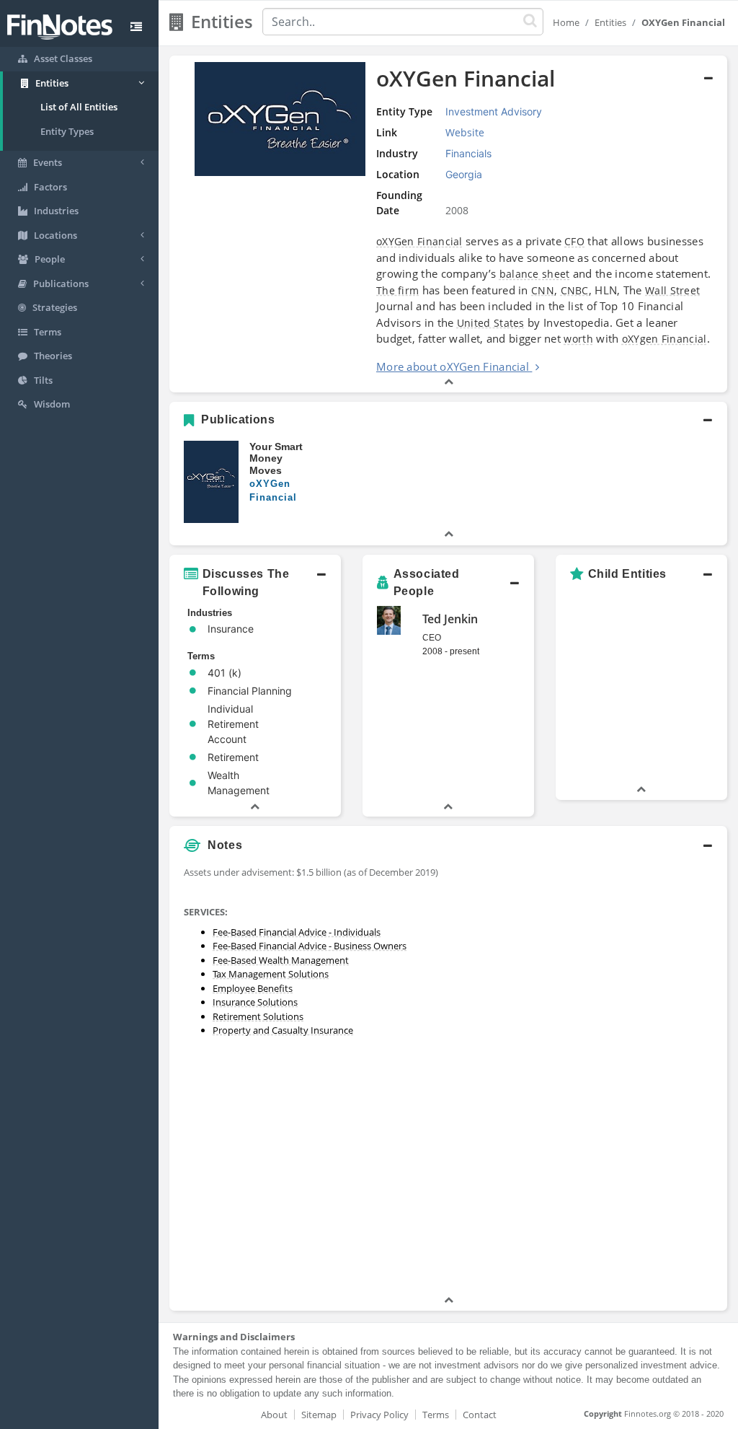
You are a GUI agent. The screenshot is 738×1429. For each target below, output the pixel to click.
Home (566, 22)
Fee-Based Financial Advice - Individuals (297, 931)
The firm (397, 290)
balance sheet (534, 274)
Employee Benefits (253, 988)
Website (464, 132)
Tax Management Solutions (271, 973)
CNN (542, 290)
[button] (448, 224)
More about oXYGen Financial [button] (452, 366)
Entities (610, 22)
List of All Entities (78, 106)
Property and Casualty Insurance (283, 1030)
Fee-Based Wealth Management (281, 960)
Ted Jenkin (450, 619)
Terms (435, 1414)
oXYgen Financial (664, 339)
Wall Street (672, 290)
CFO (574, 241)
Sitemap (319, 1414)
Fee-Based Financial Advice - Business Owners (309, 945)
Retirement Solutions (258, 1016)
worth (578, 339)
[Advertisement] (655, 1076)
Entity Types (67, 131)
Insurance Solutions (255, 1001)
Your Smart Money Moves (276, 459)
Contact (480, 1414)
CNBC (575, 290)
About (274, 1414)
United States (491, 323)
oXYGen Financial (419, 241)
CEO (431, 638)
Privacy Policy (379, 1414)
